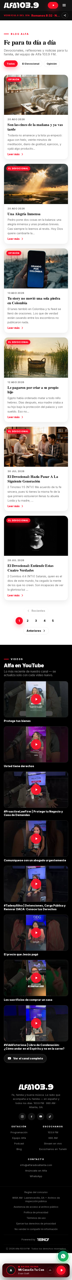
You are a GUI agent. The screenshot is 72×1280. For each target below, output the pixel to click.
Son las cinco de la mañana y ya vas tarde (35, 127)
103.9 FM (53, 1132)
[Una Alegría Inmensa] (36, 184)
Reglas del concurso (36, 1192)
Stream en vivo (53, 1143)
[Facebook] (31, 1116)
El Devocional (30, 63)
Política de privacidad (36, 1212)
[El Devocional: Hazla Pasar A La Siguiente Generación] (36, 447)
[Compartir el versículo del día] (65, 15)
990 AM (53, 1137)
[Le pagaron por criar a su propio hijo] (36, 358)
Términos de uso (36, 1218)
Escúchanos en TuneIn (53, 1149)
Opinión (52, 63)
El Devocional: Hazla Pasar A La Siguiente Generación (32, 479)
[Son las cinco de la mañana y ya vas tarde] (36, 95)
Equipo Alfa (19, 1137)
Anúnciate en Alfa (36, 1170)
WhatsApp (36, 1176)
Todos (11, 63)
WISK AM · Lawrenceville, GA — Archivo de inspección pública (36, 1199)
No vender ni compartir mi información (36, 1229)
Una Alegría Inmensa (23, 213)
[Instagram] (22, 1116)
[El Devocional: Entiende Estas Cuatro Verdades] (36, 536)
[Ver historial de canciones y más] (50, 1270)
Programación (19, 1132)
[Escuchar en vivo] (53, 5)
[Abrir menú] (64, 5)
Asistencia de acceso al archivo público (36, 1206)
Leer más (13, 154)
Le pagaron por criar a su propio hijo (33, 390)
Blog (19, 1149)
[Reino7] (43, 1239)
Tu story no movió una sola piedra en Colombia (33, 300)
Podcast (19, 1143)
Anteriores (33, 630)
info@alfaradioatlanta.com (36, 1165)
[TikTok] (50, 1116)
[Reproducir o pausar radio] (61, 1270)
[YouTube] (40, 1116)
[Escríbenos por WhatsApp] (63, 1256)
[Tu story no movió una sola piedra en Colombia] (36, 268)
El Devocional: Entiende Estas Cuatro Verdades (30, 568)
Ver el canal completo (28, 1058)
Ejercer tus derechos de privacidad (36, 1223)
